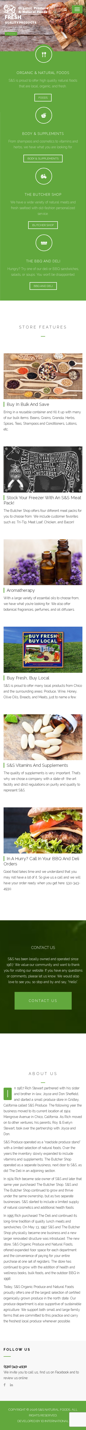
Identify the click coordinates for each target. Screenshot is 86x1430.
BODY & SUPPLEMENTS (43, 158)
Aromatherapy (21, 590)
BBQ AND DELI (43, 286)
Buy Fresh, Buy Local (28, 677)
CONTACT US (43, 1001)
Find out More (11, 33)
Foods (43, 97)
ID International (55, 1421)
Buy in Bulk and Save (28, 404)
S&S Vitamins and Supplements (37, 765)
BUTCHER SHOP (43, 225)
